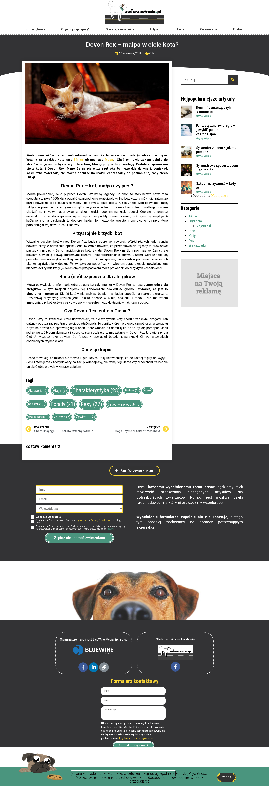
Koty (152, 53)
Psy (191, 240)
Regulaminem (82, 520)
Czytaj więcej (204, 116)
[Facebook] (83, 667)
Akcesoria (37, 390)
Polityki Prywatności (143, 738)
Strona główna (35, 29)
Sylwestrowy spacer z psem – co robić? (217, 167)
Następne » (219, 195)
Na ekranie (36, 404)
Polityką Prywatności (100, 520)
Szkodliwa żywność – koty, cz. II (216, 185)
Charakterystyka (96, 390)
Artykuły (155, 29)
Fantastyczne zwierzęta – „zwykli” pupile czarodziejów (215, 130)
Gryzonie (195, 221)
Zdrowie (62, 417)
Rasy (91, 404)
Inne (192, 231)
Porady (63, 404)
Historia (132, 390)
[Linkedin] (93, 667)
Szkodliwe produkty (124, 404)
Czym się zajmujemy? (75, 29)
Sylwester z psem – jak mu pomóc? (216, 149)
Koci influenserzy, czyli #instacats (213, 109)
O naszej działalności (120, 29)
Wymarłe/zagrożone (38, 417)
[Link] (104, 667)
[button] (134, 471)
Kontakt (238, 29)
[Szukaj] (232, 79)
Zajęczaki (204, 226)
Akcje (180, 29)
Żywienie (85, 416)
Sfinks (78, 160)
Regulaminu (125, 738)
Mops (109, 160)
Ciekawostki (208, 29)
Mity (147, 390)
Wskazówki (197, 245)
